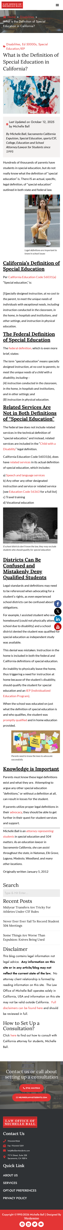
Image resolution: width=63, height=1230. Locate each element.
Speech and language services (25, 475)
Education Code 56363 (24, 491)
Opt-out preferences (19, 1190)
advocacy (16, 812)
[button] (57, 4)
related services (20, 462)
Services (10, 1183)
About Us (10, 1175)
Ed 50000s (29, 44)
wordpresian (31, 1218)
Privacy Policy (15, 1198)
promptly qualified (15, 720)
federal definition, (20, 348)
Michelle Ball (21, 126)
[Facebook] (22, 1224)
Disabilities (13, 44)
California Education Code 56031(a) (32, 277)
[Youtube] (41, 1224)
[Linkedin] (28, 1224)
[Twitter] (34, 1224)
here (13, 1035)
